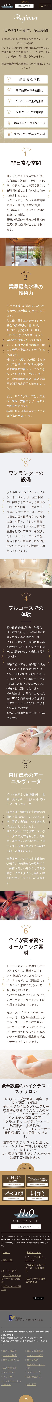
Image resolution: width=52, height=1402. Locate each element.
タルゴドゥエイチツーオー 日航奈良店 (11, 1278)
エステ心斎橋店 (35, 1351)
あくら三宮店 (10, 1271)
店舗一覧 (7, 1260)
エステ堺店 (32, 1360)
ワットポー (8, 1377)
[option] (26, 252)
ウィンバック (34, 1372)
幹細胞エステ (34, 1377)
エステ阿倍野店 (11, 1360)
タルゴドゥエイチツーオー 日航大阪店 (35, 1268)
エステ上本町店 (35, 1355)
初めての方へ (34, 1252)
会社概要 (31, 1384)
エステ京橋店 (10, 1355)
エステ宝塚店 (10, 1368)
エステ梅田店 (10, 1351)
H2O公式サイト (25, 6)
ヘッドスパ (8, 1372)
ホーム (6, 1252)
